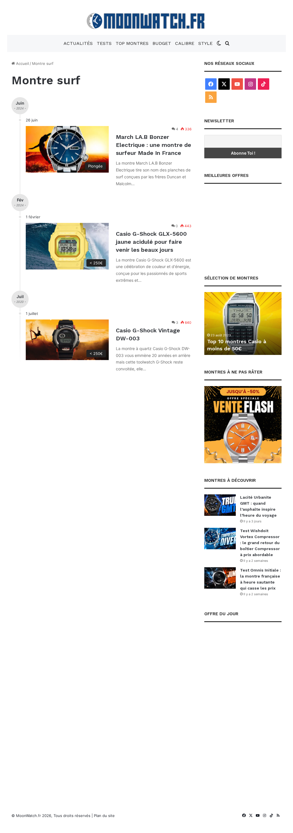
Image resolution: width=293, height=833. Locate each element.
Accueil (22, 63)
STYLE (205, 43)
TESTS (104, 43)
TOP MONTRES (132, 43)
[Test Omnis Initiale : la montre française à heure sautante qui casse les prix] (220, 578)
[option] (243, 323)
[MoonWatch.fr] (147, 21)
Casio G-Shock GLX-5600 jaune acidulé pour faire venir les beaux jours (151, 241)
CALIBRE (184, 43)
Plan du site (104, 815)
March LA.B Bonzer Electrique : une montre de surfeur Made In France (153, 144)
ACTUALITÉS (78, 43)
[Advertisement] (243, 225)
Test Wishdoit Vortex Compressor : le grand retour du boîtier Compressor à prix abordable (260, 542)
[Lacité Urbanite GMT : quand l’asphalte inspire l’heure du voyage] (220, 505)
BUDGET (162, 43)
